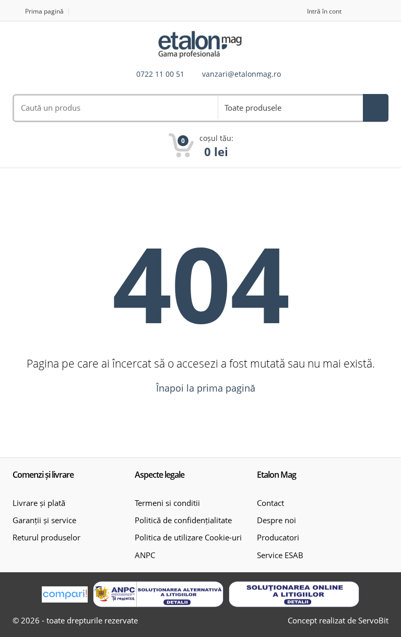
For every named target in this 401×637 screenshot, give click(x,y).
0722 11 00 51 (160, 74)
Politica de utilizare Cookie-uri (188, 537)
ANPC (145, 555)
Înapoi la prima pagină (204, 388)
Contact (270, 503)
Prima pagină (44, 11)
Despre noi (276, 520)
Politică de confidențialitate (183, 520)
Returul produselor (46, 537)
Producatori (278, 537)
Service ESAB (280, 555)
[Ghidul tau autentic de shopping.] (65, 594)
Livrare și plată (39, 503)
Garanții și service (44, 520)
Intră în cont (324, 11)
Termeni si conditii (167, 503)
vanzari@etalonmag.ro (241, 74)
